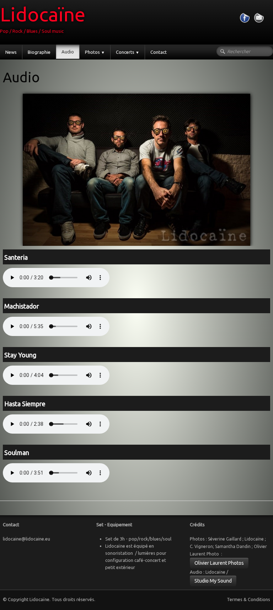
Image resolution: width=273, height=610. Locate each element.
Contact (158, 52)
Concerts (127, 52)
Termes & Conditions (248, 599)
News (11, 52)
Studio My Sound (213, 581)
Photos (95, 52)
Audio (67, 51)
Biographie (39, 52)
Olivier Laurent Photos (219, 563)
